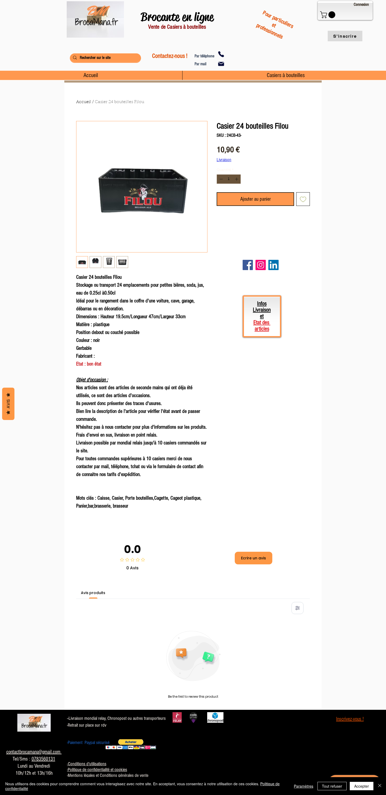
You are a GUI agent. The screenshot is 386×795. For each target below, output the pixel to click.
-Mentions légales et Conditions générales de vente (107, 775)
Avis (8, 403)
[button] (328, 14)
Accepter (361, 786)
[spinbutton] (229, 179)
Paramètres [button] (303, 786)
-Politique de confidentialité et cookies (97, 769)
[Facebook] (248, 265)
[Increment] (237, 179)
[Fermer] (380, 786)
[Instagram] (260, 265)
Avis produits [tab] (93, 592)
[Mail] (221, 63)
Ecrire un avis (253, 558)
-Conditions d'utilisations (86, 764)
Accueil (83, 102)
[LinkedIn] (273, 265)
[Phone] (221, 54)
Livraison (224, 160)
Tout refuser (332, 786)
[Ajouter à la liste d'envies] (303, 199)
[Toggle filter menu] (297, 608)
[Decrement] (220, 179)
